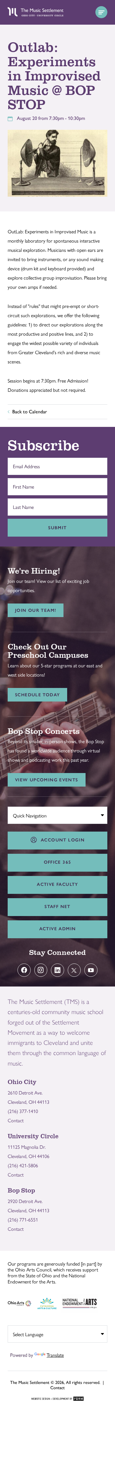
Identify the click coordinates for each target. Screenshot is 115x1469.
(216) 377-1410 (23, 1111)
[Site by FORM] (57, 1399)
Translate (55, 1354)
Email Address (24, 463)
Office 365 (57, 862)
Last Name (21, 503)
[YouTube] (91, 970)
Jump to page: (24, 814)
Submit (57, 527)
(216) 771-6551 (23, 1219)
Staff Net (57, 906)
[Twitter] (74, 970)
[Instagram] (41, 970)
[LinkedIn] (57, 970)
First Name (22, 483)
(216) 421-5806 (23, 1165)
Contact (16, 1120)
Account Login (61, 840)
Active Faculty (57, 884)
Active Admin (57, 928)
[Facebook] (24, 970)
